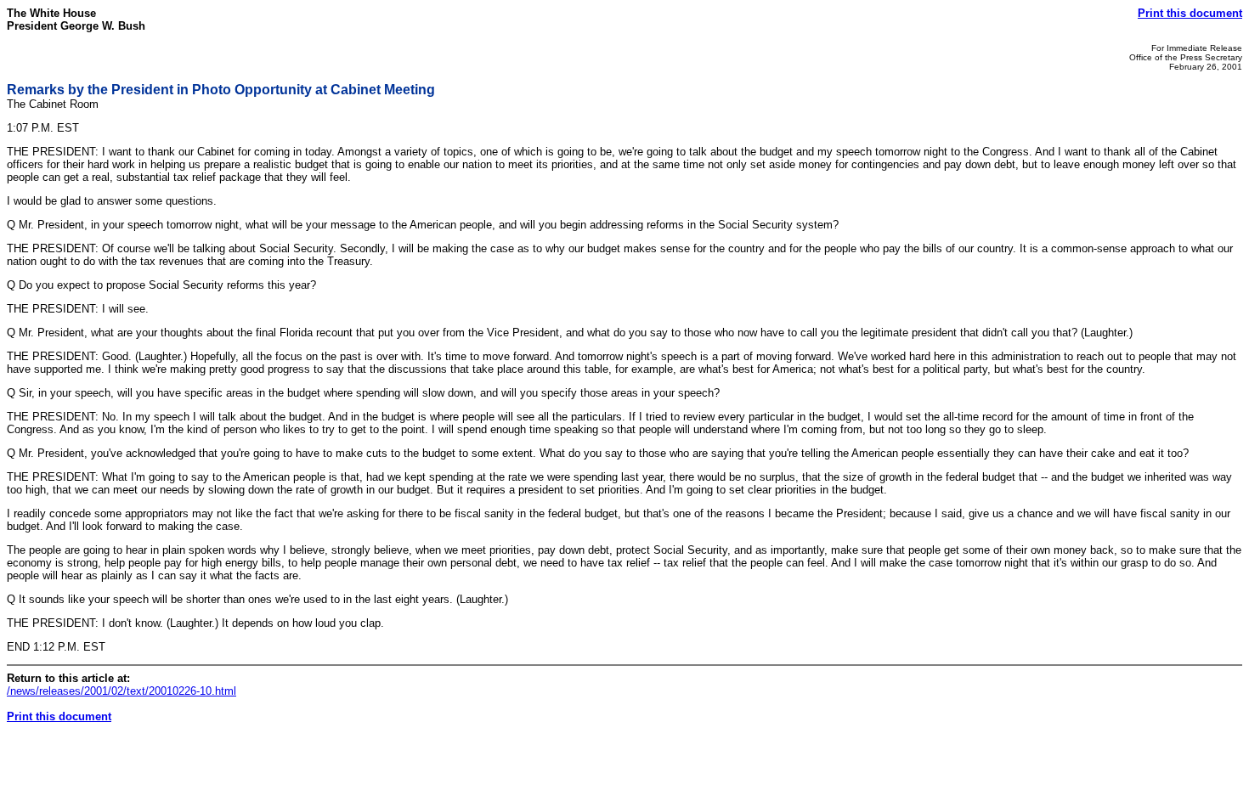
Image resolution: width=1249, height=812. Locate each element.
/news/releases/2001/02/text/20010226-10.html (121, 691)
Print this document (1190, 13)
